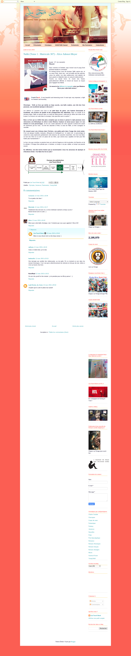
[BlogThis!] (52, 183)
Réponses (33, 229)
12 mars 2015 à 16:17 (41, 207)
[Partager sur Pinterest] (57, 183)
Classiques (92, 517)
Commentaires (95, 604)
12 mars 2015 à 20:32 (42, 273)
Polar (90, 535)
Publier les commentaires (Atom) (58, 332)
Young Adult (53, 185)
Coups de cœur (93, 520)
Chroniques (48, 45)
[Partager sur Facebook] (55, 183)
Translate (103, 204)
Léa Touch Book (38, 233)
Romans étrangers (94, 550)
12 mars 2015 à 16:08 (41, 196)
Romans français (94, 547)
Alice (30, 220)
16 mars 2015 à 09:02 (49, 285)
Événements (75, 45)
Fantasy (91, 526)
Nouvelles (91, 532)
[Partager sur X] (54, 183)
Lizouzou (31, 196)
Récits (90, 552)
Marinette (31, 207)
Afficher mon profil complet (96, 618)
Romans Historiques (95, 544)
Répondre (31, 201)
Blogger (73, 641)
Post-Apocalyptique (94, 538)
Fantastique (92, 523)
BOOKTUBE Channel (61, 45)
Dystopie (31, 185)
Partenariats (45, 185)
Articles (93, 601)
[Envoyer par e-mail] (50, 183)
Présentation (37, 45)
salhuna (30, 247)
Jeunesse (38, 185)
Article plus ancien (77, 326)
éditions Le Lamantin (66, 86)
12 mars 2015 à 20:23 (42, 258)
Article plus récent (30, 326)
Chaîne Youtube (93, 514)
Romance (91, 541)
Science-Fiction (93, 555)
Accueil (27, 45)
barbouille (31, 258)
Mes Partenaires (87, 45)
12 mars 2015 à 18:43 (38, 220)
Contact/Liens (100, 45)
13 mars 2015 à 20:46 (53, 233)
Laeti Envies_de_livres (35, 285)
